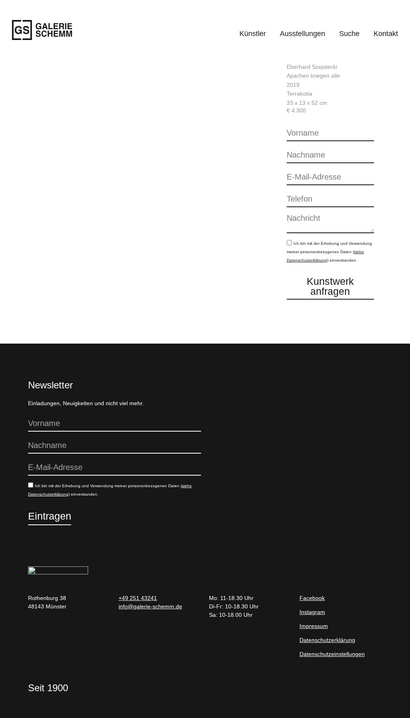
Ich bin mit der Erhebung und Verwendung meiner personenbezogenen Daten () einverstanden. (329, 251)
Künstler (252, 34)
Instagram (312, 612)
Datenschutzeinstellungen (332, 654)
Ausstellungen (302, 34)
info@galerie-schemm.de (150, 606)
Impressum (313, 626)
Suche (349, 34)
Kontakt (386, 34)
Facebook (312, 598)
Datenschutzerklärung (327, 640)
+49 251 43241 (138, 598)
